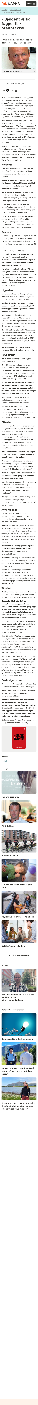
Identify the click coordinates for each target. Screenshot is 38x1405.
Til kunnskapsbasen (20, 955)
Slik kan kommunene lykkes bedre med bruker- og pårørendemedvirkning (18, 997)
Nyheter (5, 761)
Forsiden (4, 10)
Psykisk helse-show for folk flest (18, 917)
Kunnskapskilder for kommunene (17, 1039)
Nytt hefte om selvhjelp (13, 946)
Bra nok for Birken (10, 855)
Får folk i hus (8, 826)
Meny (29, 4)
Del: (4, 90)
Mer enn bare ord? (10, 797)
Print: (13, 90)
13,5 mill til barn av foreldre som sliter (17, 886)
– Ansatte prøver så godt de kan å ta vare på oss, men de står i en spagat (18, 1071)
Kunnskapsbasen (15, 10)
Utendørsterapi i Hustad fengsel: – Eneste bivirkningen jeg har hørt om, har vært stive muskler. (18, 1106)
